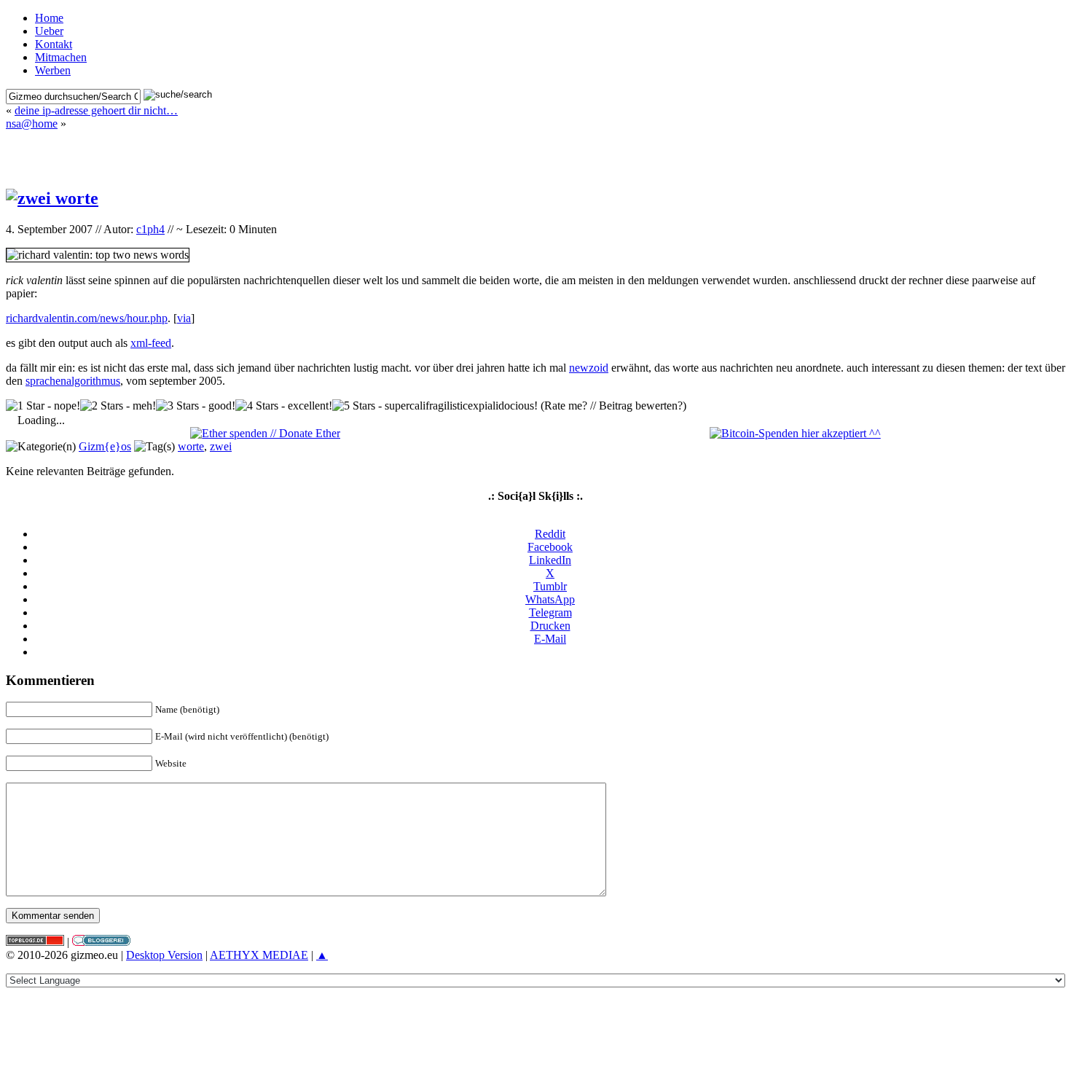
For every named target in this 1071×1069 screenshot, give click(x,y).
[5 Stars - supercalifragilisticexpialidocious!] (435, 405)
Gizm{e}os (105, 446)
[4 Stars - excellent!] (283, 405)
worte (191, 446)
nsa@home (32, 123)
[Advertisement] (535, 152)
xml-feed (150, 343)
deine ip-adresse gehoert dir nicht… (96, 110)
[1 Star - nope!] (43, 405)
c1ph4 (150, 229)
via (184, 318)
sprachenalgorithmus (73, 381)
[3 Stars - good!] (195, 405)
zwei (221, 446)
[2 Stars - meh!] (118, 405)
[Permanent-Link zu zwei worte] (52, 198)
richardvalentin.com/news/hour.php (87, 318)
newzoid (588, 367)
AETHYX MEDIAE (259, 955)
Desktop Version (164, 955)
